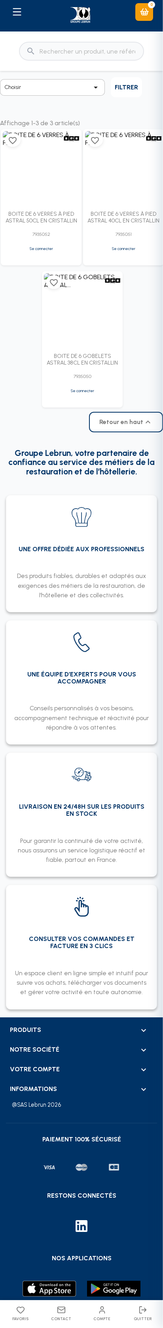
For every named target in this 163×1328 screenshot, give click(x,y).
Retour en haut (126, 422)
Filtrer (126, 87)
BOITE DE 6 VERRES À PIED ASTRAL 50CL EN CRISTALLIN (41, 217)
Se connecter (41, 248)
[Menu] (17, 12)
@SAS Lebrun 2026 (36, 1104)
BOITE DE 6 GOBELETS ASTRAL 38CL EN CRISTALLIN (82, 359)
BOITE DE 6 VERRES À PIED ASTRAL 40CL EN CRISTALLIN (123, 217)
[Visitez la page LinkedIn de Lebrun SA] (81, 1227)
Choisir (52, 87)
